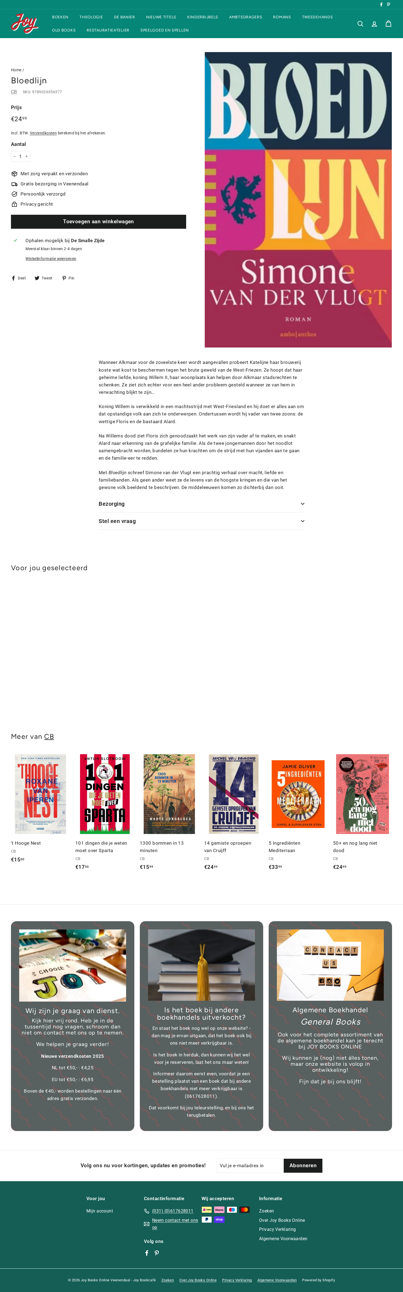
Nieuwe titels (161, 17)
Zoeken (266, 1211)
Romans (282, 17)
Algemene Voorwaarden (283, 1238)
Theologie (91, 17)
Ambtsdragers (245, 17)
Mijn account (99, 1211)
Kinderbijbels (202, 17)
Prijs (16, 107)
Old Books (64, 30)
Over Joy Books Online (282, 1220)
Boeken (60, 17)
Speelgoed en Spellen (164, 30)
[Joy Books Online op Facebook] (147, 1252)
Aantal (18, 144)
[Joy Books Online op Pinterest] (157, 1252)
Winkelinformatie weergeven (50, 258)
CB (14, 91)
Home (16, 70)
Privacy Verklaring (277, 1229)
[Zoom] (298, 200)
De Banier (124, 17)
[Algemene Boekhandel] (330, 965)
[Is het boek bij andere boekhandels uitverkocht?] (201, 965)
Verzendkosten (43, 133)
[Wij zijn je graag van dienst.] (72, 965)
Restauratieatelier (108, 30)
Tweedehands (317, 17)
